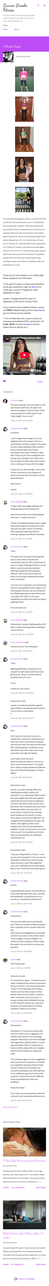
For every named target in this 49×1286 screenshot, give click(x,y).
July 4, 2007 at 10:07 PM (21, 903)
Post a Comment (10, 1107)
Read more (41, 1187)
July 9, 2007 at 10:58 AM (21, 1013)
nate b (13, 959)
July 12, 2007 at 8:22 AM (21, 1100)
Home (5, 29)
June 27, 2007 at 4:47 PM (21, 651)
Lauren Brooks (17, 428)
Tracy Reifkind (17, 501)
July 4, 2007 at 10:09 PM (21, 951)
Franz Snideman (17, 642)
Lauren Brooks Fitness (15, 8)
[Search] (38, 4)
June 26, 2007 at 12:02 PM (22, 634)
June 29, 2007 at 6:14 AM (22, 842)
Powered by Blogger (26, 1279)
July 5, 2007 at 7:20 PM (21, 968)
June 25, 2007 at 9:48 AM (22, 494)
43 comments (17, 1264)
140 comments (17, 1187)
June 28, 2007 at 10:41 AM (22, 718)
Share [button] (40, 382)
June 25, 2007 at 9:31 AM (22, 420)
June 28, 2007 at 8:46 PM (21, 777)
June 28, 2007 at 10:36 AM (22, 693)
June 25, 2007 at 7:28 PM (21, 538)
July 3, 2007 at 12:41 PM (21, 873)
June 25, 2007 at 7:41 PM (21, 612)
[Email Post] (4, 382)
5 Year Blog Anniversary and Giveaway (24, 1160)
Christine (15, 400)
